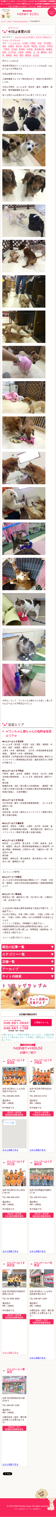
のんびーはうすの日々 (21, 21)
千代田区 (47, 43)
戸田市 (50, 46)
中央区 (25, 43)
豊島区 (28, 55)
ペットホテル (14, 43)
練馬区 (44, 52)
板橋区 (49, 49)
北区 (40, 43)
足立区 (36, 55)
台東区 (11, 46)
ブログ (9, 21)
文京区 (14, 49)
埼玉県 (27, 46)
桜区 (4, 52)
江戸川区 (12, 52)
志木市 (42, 46)
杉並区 (30, 49)
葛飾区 (9, 55)
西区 (22, 55)
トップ (3, 21)
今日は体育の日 (19, 31)
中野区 (33, 43)
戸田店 (6, 49)
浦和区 (29, 52)
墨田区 (34, 46)
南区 (4, 46)
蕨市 (16, 55)
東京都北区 (39, 49)
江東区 (21, 52)
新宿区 (22, 49)
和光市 (19, 46)
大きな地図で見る (10, 1150)
